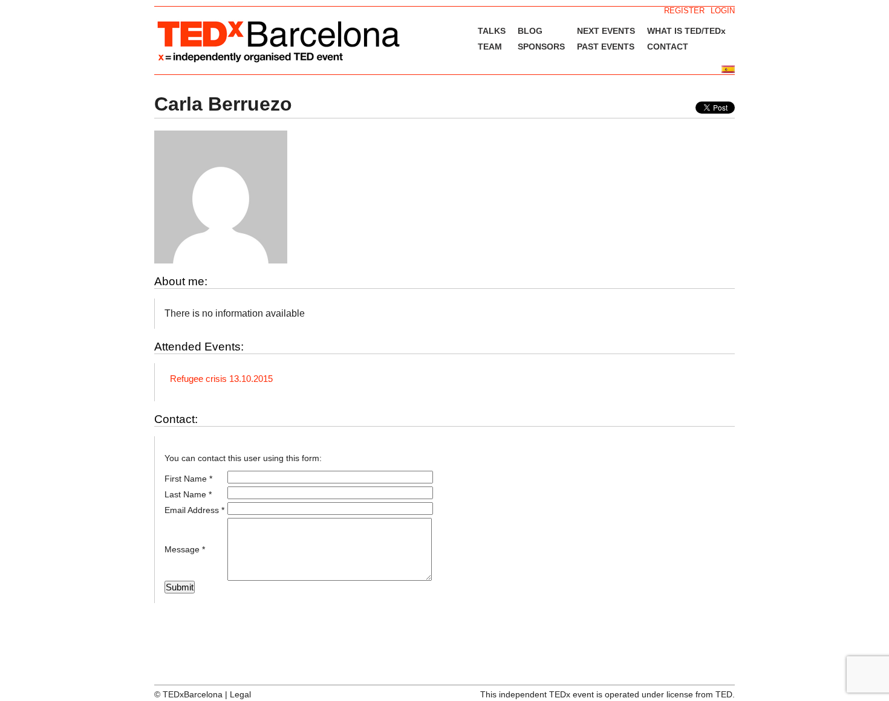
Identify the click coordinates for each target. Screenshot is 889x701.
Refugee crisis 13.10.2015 (221, 378)
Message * (184, 549)
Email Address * (194, 510)
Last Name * (188, 494)
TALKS (492, 31)
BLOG (530, 31)
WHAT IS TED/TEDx (686, 31)
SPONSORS (541, 46)
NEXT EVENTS (606, 31)
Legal (240, 694)
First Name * (188, 478)
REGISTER (684, 10)
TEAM (490, 46)
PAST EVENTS (605, 46)
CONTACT (667, 46)
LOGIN (723, 10)
